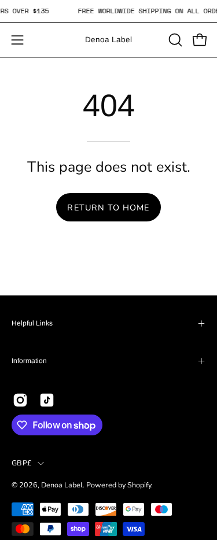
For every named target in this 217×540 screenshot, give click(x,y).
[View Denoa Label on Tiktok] (47, 400)
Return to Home (108, 207)
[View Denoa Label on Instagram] (20, 400)
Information (29, 361)
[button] (174, 40)
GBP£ (22, 463)
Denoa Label (108, 39)
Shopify (139, 485)
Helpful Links (32, 323)
